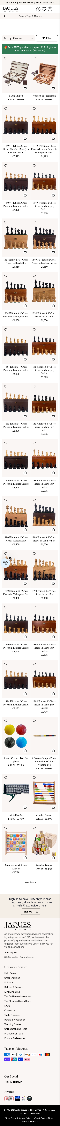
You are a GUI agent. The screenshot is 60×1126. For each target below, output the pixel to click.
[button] (5, 563)
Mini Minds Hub (12, 992)
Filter (49, 38)
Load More (30, 882)
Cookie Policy (25, 1118)
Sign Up (28, 911)
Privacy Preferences (14, 1038)
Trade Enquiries (12, 1015)
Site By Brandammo (30, 1121)
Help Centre (10, 973)
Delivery (8, 982)
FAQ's (7, 1005)
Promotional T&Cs (13, 1033)
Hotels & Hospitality (14, 1019)
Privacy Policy (10, 1118)
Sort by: (8, 38)
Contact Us (9, 1010)
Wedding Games (12, 1024)
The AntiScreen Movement (17, 996)
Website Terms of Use (43, 1118)
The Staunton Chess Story (17, 1001)
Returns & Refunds (13, 987)
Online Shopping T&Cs (15, 1029)
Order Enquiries (12, 978)
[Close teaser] (10, 558)
